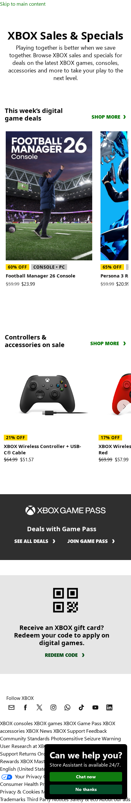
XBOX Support (69, 730)
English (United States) (25, 768)
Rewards (9, 761)
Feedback (96, 730)
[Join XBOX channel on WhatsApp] (67, 707)
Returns (27, 753)
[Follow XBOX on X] (39, 707)
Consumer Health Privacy (28, 784)
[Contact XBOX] (11, 707)
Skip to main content (22, 3)
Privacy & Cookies (20, 791)
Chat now (86, 777)
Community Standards (25, 738)
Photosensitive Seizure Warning (86, 738)
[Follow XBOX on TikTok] (81, 707)
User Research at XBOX (26, 746)
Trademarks (12, 799)
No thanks (86, 789)
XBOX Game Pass (82, 723)
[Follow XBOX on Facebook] (25, 707)
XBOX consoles (16, 723)
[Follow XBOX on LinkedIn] (109, 707)
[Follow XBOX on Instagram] (53, 707)
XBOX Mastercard (39, 761)
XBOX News (39, 730)
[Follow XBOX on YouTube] (95, 707)
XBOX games (48, 723)
